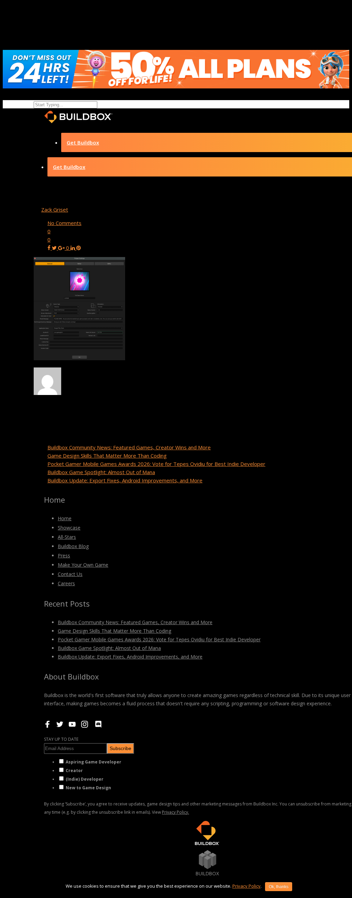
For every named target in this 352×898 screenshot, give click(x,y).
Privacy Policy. (175, 812)
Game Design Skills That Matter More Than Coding (107, 455)
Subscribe (120, 748)
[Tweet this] (55, 247)
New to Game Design (88, 788)
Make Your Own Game (83, 565)
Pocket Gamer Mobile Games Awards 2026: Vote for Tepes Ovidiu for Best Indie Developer (156, 463)
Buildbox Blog (73, 546)
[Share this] (49, 247)
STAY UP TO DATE (61, 739)
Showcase (69, 527)
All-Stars (67, 537)
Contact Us (70, 574)
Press (64, 555)
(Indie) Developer (84, 779)
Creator (74, 770)
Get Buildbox (83, 142)
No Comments (64, 223)
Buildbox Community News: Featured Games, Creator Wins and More (129, 447)
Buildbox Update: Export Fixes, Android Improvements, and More (124, 480)
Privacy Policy (246, 886)
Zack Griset (54, 209)
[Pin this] (78, 247)
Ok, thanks (278, 886)
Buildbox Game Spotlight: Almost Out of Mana (101, 472)
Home (65, 518)
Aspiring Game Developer (93, 762)
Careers (66, 583)
